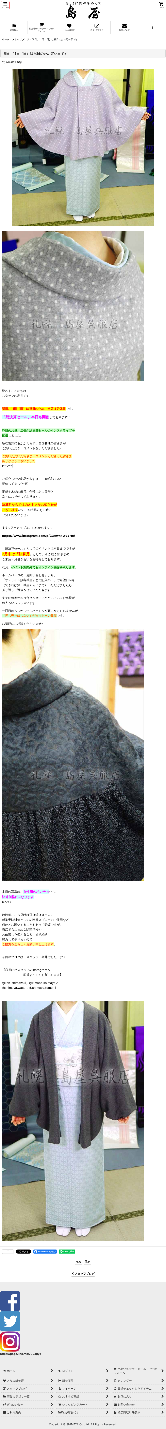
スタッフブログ (85, 1273)
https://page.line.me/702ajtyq (20, 1353)
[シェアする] (8, 1251)
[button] (5, 5)
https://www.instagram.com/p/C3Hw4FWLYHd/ (38, 536)
